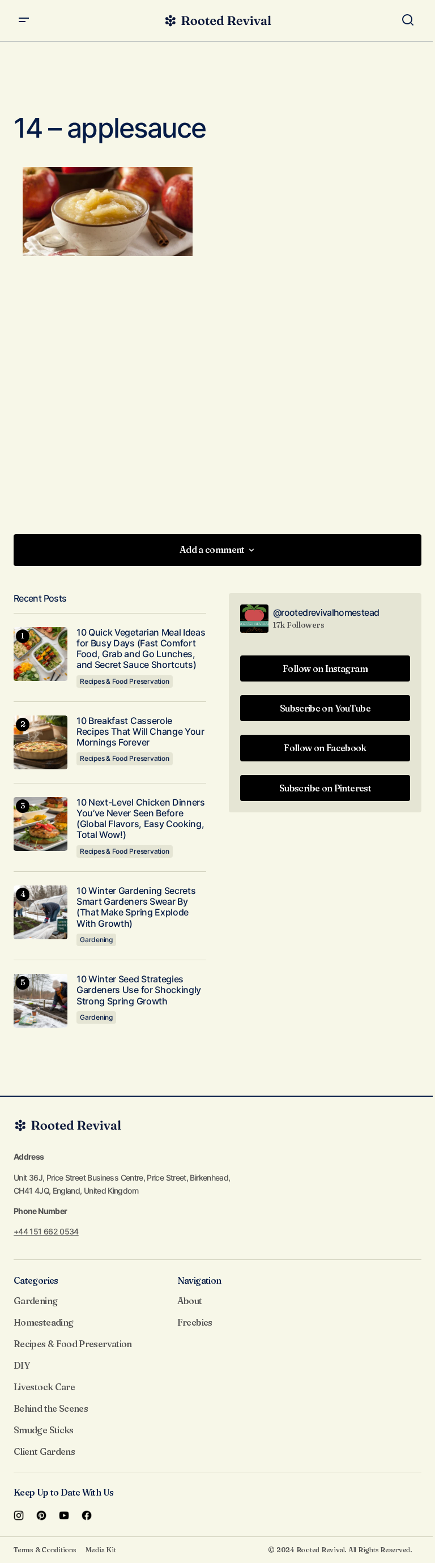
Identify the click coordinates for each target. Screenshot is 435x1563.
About (189, 1300)
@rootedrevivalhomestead (326, 612)
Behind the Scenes (51, 1408)
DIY (21, 1365)
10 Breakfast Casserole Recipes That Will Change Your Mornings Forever (140, 732)
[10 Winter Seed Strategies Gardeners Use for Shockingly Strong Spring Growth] (40, 1001)
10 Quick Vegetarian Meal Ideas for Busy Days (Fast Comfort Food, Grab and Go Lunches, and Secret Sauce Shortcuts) (140, 649)
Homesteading (43, 1322)
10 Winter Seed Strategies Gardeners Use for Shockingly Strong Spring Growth (138, 990)
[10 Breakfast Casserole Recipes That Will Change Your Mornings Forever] (40, 742)
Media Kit (101, 1549)
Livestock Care (44, 1386)
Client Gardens (44, 1451)
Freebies (194, 1322)
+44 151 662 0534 (46, 1231)
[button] (23, 20)
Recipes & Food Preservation (124, 681)
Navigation (199, 1280)
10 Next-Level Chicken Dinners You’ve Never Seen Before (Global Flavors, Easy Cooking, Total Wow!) (140, 819)
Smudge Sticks (44, 1430)
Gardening (96, 939)
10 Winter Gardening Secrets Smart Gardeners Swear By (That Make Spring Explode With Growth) (135, 907)
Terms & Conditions (45, 1549)
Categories (36, 1280)
